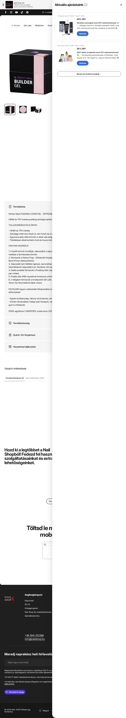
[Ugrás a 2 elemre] (23, 109)
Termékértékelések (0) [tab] (14, 378)
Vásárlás (82, 34)
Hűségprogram (31, 608)
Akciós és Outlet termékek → (89, 74)
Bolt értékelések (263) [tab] (35, 378)
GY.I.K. (27, 604)
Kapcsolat (29, 600)
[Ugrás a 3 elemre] (36, 109)
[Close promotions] (121, 4)
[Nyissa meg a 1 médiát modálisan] (35, 70)
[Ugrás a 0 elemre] (10, 109)
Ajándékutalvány (32, 616)
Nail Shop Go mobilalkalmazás (38, 612)
